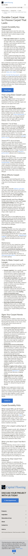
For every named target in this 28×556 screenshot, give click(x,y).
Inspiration (4, 514)
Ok (14, 550)
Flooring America (5, 10)
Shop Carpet (7, 90)
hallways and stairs (19, 188)
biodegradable (6, 162)
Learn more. (19, 548)
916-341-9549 (5, 4)
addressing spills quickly (8, 255)
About (3, 521)
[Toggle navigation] (25, 4)
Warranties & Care (7, 518)
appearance (15, 370)
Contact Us (7, 400)
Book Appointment (11, 500)
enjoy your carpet (11, 72)
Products (4, 511)
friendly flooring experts (12, 75)
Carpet (19, 10)
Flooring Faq (13, 10)
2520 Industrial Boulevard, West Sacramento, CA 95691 (13, 532)
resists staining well (18, 114)
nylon (20, 415)
